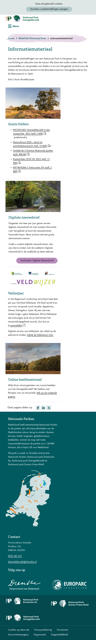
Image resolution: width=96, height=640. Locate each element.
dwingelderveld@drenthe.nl (22, 562)
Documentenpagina (18, 634)
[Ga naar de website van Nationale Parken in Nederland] (28, 525)
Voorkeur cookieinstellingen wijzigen (49, 9)
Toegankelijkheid (59, 634)
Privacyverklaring (43, 630)
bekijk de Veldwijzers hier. (40, 335)
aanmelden (17, 325)
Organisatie (40, 634)
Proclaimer (62, 630)
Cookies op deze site (18, 630)
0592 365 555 (15, 556)
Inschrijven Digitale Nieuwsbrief (37, 260)
